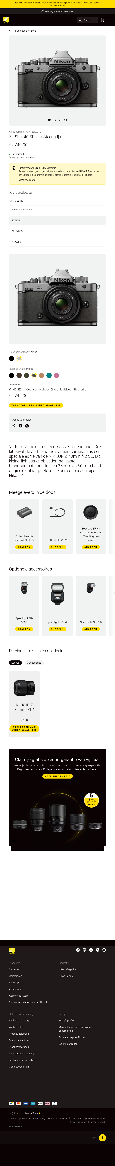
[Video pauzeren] (14, 840)
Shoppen (24, 547)
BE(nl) (12, 1113)
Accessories (34, 662)
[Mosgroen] (26, 375)
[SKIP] (102, 1137)
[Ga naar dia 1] (49, 120)
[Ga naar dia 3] (60, 120)
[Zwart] (11, 358)
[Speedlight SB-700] (91, 589)
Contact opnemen (18, 1118)
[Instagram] (84, 949)
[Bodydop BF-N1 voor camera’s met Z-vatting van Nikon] (91, 514)
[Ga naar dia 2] (55, 120)
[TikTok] (78, 949)
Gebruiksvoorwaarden (57, 1118)
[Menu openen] (110, 20)
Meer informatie (27, 180)
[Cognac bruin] (41, 375)
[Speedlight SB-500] (58, 596)
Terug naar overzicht (24, 30)
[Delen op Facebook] (20, 426)
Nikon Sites (31, 1113)
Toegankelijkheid (97, 1122)
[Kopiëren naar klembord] (14, 426)
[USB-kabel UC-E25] (58, 514)
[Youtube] (104, 949)
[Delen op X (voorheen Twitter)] (27, 426)
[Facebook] (91, 949)
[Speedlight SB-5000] (24, 589)
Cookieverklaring (79, 1122)
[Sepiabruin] (19, 375)
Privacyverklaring (37, 1118)
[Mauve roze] (56, 375)
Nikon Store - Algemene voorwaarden (88, 1118)
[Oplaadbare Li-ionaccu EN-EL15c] (24, 514)
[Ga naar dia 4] (65, 120)
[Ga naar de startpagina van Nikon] (6, 20)
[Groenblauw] (49, 375)
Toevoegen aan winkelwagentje (36, 405)
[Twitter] (97, 949)
